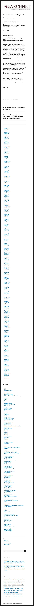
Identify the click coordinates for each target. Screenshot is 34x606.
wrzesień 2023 (6, 162)
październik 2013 (7, 312)
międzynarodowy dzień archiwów (9, 588)
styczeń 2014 (6, 308)
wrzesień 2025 (6, 132)
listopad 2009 (6, 371)
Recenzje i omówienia (8, 506)
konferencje (14, 584)
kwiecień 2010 (6, 365)
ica (11, 582)
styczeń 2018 (6, 248)
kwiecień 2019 (6, 229)
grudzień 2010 (6, 355)
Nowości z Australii (7, 462)
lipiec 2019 (6, 225)
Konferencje (6, 443)
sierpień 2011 (6, 345)
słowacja (17, 594)
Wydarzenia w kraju (7, 528)
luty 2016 (6, 277)
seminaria (7, 592)
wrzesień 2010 (6, 359)
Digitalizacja (6, 415)
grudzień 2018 (6, 234)
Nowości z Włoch (7, 483)
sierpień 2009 (6, 375)
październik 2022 (7, 176)
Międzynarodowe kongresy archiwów (10, 449)
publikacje (21, 590)
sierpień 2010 (6, 360)
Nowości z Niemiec (7, 476)
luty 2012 (5, 337)
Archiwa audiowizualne (8, 390)
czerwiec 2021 (6, 196)
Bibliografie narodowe (8, 408)
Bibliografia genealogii (8, 403)
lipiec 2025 (6, 134)
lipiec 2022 (6, 180)
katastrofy (9, 584)
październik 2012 (7, 327)
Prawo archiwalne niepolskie (9, 499)
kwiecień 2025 (6, 138)
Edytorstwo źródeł (7, 423)
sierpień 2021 (6, 194)
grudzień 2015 (6, 279)
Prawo (5, 497)
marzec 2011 (6, 351)
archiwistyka (12, 579)
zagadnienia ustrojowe (15, 99)
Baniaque (6, 99)
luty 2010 (5, 368)
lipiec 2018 (6, 240)
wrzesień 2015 (6, 283)
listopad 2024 (6, 144)
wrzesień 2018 (6, 238)
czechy (17, 580)
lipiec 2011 (6, 346)
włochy (22, 596)
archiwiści (16, 579)
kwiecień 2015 (6, 289)
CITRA (5, 413)
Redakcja (5, 507)
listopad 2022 (6, 175)
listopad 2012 (6, 326)
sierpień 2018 (6, 239)
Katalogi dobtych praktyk (8, 442)
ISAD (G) (5, 438)
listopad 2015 (6, 281)
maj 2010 (5, 364)
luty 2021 (5, 201)
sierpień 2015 (6, 284)
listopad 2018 (6, 235)
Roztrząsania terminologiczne (9, 514)
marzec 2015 (6, 291)
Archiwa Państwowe (7, 391)
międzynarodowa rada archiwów (9, 586)
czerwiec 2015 (6, 287)
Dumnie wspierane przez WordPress (18, 603)
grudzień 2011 (6, 340)
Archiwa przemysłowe (8, 393)
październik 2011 (7, 342)
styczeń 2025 (6, 142)
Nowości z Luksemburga (8, 475)
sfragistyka (12, 592)
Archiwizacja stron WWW (8, 394)
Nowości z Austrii (7, 463)
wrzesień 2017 (6, 253)
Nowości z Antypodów (8, 461)
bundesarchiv (12, 580)
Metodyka (6, 448)
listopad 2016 (6, 265)
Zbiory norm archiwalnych (9, 531)
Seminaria (6, 516)
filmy (24, 580)
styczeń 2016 (6, 278)
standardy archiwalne (7, 594)
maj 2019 (5, 228)
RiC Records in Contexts (8, 511)
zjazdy (5, 597)
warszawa (5, 596)
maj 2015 (5, 288)
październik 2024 (7, 146)
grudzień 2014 (6, 294)
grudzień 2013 (6, 310)
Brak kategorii (6, 412)
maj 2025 (6, 137)
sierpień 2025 (6, 133)
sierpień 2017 (6, 254)
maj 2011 (5, 349)
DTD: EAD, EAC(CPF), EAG (8, 419)
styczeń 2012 (6, 339)
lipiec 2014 (6, 301)
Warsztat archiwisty (7, 524)
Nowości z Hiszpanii (7, 473)
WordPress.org (6, 544)
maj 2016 (5, 273)
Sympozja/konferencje (8, 520)
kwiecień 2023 (6, 168)
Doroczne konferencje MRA (9, 418)
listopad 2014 (6, 296)
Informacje (6, 432)
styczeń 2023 (6, 172)
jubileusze (5, 584)
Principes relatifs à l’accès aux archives (11, 500)
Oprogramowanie (7, 492)
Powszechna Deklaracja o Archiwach (10, 496)
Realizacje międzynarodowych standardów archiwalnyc (14, 505)
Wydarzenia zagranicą (8, 529)
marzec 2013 (6, 321)
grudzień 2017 (6, 249)
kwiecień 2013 (6, 320)
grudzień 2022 (6, 173)
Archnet (4, 603)
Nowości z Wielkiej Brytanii (9, 482)
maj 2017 (5, 258)
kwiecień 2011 (6, 350)
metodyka (22, 584)
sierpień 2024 (6, 148)
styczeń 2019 (6, 233)
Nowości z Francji (7, 472)
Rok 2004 (6, 512)
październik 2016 (7, 267)
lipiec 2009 (6, 376)
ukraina (21, 594)
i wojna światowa (19, 582)
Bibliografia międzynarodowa (9, 404)
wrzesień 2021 (6, 192)
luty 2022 (6, 186)
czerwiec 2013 (6, 317)
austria (24, 579)
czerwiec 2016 (6, 272)
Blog (5, 410)
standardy (16, 592)
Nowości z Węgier (7, 481)
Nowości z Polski (7, 477)
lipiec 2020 (6, 210)
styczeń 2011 (6, 354)
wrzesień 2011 (6, 344)
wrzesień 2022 (6, 177)
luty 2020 (6, 216)
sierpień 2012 (6, 330)
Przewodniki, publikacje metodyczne (10, 502)
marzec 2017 (6, 260)
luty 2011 (5, 352)
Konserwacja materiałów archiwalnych (11, 444)
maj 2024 (6, 152)
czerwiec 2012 (6, 332)
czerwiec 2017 (6, 257)
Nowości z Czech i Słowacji (9, 468)
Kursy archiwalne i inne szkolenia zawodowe (12, 447)
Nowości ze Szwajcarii (8, 487)
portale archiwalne (7, 590)
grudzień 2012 (6, 325)
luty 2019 (6, 231)
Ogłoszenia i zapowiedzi (8, 491)
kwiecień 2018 (6, 244)
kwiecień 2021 (6, 199)
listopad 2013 (6, 311)
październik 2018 (7, 236)
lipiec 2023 (6, 165)
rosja (4, 592)
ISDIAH (5, 441)
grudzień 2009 (6, 370)
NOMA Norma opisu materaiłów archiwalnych (12, 453)
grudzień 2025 (6, 128)
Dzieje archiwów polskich (8, 422)
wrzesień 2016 (6, 268)
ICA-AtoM (6, 429)
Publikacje (6, 504)
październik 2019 (7, 221)
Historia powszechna (8, 428)
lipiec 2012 (6, 331)
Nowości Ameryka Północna (9, 456)
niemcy (18, 588)
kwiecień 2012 (6, 335)
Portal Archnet (6, 495)
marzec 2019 (6, 230)
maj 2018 (5, 243)
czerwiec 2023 (6, 166)
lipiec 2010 (6, 361)
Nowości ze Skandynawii (8, 485)
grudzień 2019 (6, 219)
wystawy (15, 596)
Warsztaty (6, 525)
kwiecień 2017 (6, 259)
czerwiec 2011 (6, 347)
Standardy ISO (6, 519)
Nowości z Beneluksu (8, 467)
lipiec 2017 (6, 255)
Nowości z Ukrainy (7, 478)
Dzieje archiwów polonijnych (9, 420)
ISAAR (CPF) (6, 437)
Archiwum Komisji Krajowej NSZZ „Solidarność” (12, 396)
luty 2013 (5, 322)
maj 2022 (6, 182)
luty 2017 (5, 262)
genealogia (8, 582)
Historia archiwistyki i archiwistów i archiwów (12, 425)
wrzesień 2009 (6, 374)
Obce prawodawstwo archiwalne (9, 490)
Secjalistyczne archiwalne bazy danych (11, 515)
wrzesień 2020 (6, 207)
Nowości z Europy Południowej (9, 470)
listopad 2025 (6, 129)
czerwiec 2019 (6, 226)
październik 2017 (7, 252)
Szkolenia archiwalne (8, 521)
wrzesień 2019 (6, 223)
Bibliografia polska (7, 405)
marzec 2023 (6, 170)
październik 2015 (7, 282)
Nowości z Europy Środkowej (9, 471)
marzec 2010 (6, 366)
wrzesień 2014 (6, 298)
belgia (5, 580)
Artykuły (5, 398)
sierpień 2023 (6, 163)
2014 (5, 386)
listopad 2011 (6, 341)
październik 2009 (7, 373)
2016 (5, 389)
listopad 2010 (6, 356)
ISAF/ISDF (6, 439)
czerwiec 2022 (6, 181)
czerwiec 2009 (6, 378)
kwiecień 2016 (6, 274)
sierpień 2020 (6, 209)
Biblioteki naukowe (7, 409)
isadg (14, 582)
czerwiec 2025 (6, 136)
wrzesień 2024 (6, 147)
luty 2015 (5, 292)
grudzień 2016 (6, 264)
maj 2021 (5, 197)
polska (22, 588)
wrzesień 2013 (6, 313)
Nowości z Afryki (7, 458)
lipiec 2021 (6, 195)
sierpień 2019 (6, 224)
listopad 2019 (6, 220)
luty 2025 (6, 141)
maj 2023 (6, 167)
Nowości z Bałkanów (8, 466)
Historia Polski (6, 427)
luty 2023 (6, 171)
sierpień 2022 (6, 178)
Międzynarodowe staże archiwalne (10, 451)
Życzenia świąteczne (7, 560)
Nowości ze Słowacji (7, 486)
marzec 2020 (6, 215)
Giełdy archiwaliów (7, 424)
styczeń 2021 (6, 202)
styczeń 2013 (6, 323)
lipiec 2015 (6, 286)
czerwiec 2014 (6, 302)
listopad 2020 (6, 205)
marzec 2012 (6, 336)
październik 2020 (7, 206)
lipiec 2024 (6, 149)
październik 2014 (7, 297)
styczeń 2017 (6, 263)
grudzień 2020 (6, 204)
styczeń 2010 (6, 369)
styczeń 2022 (6, 187)
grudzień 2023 (6, 158)
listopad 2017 (6, 250)
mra (15, 588)
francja (5, 582)
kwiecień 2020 (6, 214)
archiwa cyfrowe (6, 579)
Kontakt (5, 446)
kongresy (18, 584)
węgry (19, 596)
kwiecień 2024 (6, 153)
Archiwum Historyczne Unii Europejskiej (11, 395)
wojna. (9, 596)
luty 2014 (5, 307)
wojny (12, 596)
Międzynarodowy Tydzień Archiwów (10, 452)
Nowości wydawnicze (8, 457)
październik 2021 (7, 191)
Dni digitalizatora (7, 417)
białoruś (8, 580)
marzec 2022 (6, 185)
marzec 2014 (6, 306)
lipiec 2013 (6, 316)
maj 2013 (5, 318)
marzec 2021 (6, 200)
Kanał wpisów (6, 541)
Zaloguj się (6, 540)
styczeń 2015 (6, 293)
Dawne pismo (6, 414)
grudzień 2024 (6, 143)
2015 (5, 388)
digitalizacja (21, 580)
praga (11, 590)
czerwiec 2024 (6, 151)
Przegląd (5, 501)
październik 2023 (7, 161)
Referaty (5, 509)
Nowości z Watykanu (8, 480)
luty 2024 (6, 156)
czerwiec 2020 (6, 211)
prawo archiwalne (16, 590)
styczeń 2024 (6, 157)
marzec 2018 (6, 245)
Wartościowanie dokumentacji (9, 526)
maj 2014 (5, 303)
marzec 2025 (6, 139)
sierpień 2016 (6, 269)
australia (20, 579)
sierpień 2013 (6, 315)
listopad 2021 (6, 190)
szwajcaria (13, 594)
